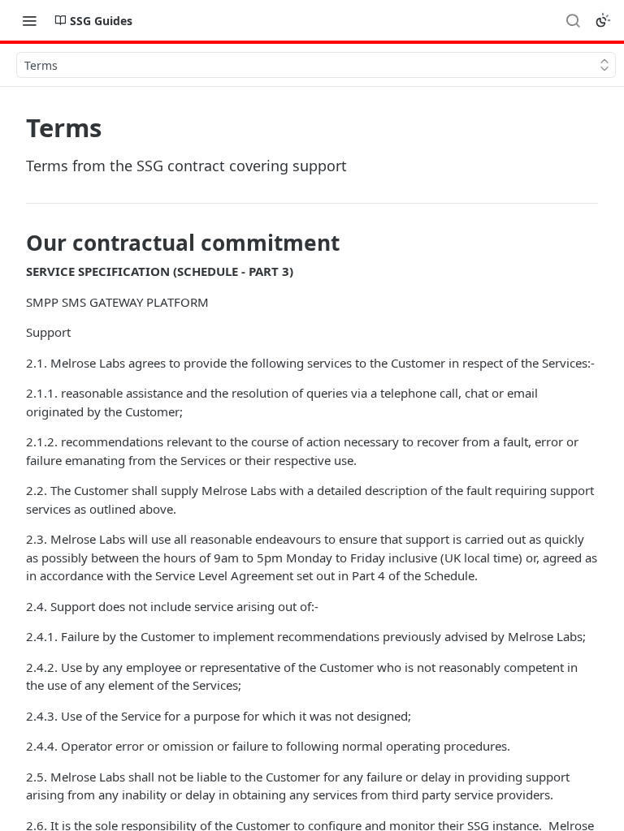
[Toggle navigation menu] (29, 20)
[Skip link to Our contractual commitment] (15, 242)
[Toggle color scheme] (603, 20)
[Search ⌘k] (573, 20)
